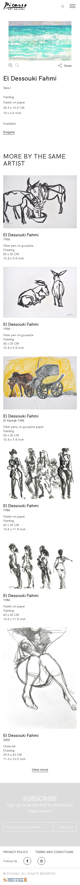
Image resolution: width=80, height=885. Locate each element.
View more (40, 769)
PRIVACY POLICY (15, 852)
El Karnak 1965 (13, 420)
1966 (6, 239)
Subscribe (66, 827)
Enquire (9, 132)
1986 (6, 510)
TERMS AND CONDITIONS (54, 852)
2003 (6, 740)
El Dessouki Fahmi (30, 78)
